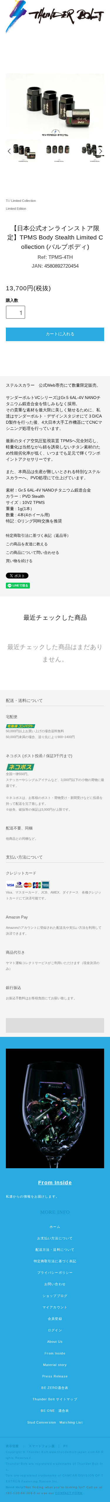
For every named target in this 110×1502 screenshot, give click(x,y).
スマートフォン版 (42, 1446)
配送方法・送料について (55, 1249)
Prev (9, 151)
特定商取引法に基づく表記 (55, 1261)
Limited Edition (16, 208)
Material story (55, 1365)
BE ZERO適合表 (54, 1387)
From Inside (55, 1183)
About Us (55, 1341)
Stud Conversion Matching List (54, 1422)
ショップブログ (55, 1296)
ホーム (55, 1226)
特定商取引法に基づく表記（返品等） (38, 536)
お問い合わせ (55, 1284)
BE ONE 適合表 (55, 1410)
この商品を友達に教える (27, 544)
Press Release (55, 1376)
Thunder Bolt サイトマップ (55, 1399)
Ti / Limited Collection (21, 200)
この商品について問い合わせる (32, 553)
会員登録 (55, 1318)
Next (100, 151)
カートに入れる (60, 333)
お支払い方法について (55, 1238)
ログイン (55, 1330)
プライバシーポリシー (55, 1272)
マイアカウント (55, 1307)
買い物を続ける (19, 561)
